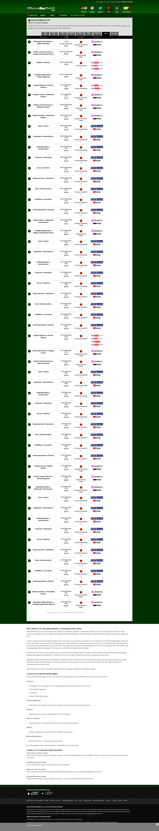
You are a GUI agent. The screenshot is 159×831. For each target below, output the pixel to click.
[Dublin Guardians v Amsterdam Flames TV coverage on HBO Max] (96, 595)
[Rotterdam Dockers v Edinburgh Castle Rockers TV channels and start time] (29, 488)
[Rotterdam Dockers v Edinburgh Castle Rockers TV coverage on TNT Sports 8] (96, 487)
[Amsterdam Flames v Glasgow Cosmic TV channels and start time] (29, 352)
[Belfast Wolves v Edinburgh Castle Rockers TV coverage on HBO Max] (96, 223)
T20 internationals (44, 28)
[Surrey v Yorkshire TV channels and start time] (29, 169)
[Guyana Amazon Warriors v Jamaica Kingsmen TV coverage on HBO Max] (96, 480)
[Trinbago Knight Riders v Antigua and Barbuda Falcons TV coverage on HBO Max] (96, 234)
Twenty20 (48, 648)
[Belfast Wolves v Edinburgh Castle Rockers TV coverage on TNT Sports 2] (96, 220)
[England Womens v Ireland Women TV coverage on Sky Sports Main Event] (96, 338)
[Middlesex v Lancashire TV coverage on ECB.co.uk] (96, 199)
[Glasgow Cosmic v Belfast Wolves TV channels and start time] (29, 468)
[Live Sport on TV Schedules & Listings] (41, 11)
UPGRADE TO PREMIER (126, 2)
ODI (35, 28)
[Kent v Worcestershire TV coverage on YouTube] (96, 192)
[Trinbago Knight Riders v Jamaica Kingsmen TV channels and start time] (29, 76)
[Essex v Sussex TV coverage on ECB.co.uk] (96, 126)
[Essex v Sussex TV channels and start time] (29, 127)
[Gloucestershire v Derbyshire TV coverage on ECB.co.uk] (96, 178)
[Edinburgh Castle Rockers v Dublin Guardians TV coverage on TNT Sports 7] (96, 42)
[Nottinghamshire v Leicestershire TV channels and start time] (29, 148)
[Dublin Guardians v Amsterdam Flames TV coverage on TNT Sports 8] (96, 592)
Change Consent (87, 800)
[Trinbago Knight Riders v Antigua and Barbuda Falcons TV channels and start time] (29, 232)
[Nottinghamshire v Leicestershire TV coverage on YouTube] (96, 150)
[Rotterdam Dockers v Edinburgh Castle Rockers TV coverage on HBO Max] (96, 490)
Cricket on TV (33, 15)
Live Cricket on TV (40, 20)
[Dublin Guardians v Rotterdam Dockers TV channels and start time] (29, 117)
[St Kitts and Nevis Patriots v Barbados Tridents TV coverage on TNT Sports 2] (96, 105)
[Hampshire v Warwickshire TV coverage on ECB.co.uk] (96, 136)
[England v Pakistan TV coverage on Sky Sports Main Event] (96, 66)
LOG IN (118, 2)
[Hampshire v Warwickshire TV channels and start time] (29, 138)
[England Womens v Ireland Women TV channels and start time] (29, 87)
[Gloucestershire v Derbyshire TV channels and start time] (29, 180)
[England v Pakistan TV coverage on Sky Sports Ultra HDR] (96, 69)
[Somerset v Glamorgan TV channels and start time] (29, 159)
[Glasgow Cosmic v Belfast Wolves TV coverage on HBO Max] (96, 469)
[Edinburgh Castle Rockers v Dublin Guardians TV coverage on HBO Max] (96, 45)
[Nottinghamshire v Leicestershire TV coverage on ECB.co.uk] (96, 147)
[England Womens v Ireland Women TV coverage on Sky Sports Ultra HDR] (96, 345)
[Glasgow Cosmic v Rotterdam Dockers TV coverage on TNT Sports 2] (96, 95)
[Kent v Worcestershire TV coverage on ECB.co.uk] (96, 189)
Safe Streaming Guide (67, 800)
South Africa (48, 655)
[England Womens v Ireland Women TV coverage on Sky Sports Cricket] (96, 85)
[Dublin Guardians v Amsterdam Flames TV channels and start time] (29, 593)
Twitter (120, 800)
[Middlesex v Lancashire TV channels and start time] (29, 201)
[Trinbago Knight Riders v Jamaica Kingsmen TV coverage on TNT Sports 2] (96, 75)
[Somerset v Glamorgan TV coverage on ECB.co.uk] (96, 157)
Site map (125, 800)
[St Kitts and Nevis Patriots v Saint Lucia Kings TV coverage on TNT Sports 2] (96, 361)
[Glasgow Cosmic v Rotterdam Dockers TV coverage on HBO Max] (96, 98)
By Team (46, 800)
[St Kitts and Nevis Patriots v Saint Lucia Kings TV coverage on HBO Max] (96, 364)
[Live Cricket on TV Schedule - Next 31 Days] (115, 34)
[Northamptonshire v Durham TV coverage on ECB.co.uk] (96, 210)
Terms (75, 800)
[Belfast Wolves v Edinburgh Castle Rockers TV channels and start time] (29, 222)
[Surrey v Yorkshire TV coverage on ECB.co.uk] (96, 168)
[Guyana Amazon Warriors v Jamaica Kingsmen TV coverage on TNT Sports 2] (96, 477)
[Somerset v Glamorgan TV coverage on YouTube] (96, 160)
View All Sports (30, 800)
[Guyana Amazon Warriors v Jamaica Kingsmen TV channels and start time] (29, 478)
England (124, 652)
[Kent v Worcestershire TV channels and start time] (29, 190)
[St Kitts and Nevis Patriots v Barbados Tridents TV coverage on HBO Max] (96, 108)
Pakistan (38, 655)
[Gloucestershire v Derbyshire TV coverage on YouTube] (96, 181)
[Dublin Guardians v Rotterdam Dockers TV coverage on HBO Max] (96, 119)
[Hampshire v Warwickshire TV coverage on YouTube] (96, 139)
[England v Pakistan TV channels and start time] (29, 64)
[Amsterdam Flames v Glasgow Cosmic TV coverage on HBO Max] (96, 354)
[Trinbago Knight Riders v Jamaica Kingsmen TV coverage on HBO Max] (96, 78)
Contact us (108, 800)
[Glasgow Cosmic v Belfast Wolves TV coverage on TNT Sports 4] (96, 466)
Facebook (114, 800)
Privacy (80, 800)
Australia (29, 655)
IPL (119, 26)
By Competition (39, 800)
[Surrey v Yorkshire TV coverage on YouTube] (96, 171)
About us (59, 800)
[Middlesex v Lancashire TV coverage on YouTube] (96, 202)
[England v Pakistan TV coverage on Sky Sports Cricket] (96, 62)
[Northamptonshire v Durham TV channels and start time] (29, 211)
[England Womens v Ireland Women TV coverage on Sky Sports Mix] (96, 88)
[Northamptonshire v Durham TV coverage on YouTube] (96, 213)
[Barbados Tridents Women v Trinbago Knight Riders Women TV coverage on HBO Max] (96, 605)
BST (67, 37)
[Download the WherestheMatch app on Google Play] (48, 795)
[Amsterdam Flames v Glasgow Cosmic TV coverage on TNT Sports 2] (96, 351)
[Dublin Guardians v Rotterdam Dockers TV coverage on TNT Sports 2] (96, 115)
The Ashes (124, 26)
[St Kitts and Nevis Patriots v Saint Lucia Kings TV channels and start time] (29, 363)
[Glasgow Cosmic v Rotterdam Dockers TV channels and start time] (29, 96)
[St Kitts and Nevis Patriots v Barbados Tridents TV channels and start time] (29, 107)
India (34, 655)
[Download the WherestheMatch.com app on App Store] (33, 795)
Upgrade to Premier (79, 15)
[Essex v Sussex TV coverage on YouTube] (96, 129)
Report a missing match (98, 800)
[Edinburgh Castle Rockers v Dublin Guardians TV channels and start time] (29, 43)
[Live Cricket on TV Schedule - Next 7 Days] (106, 34)
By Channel (52, 800)
